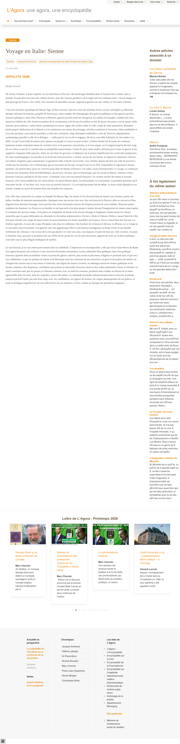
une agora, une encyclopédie (59, 10)
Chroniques (44, 20)
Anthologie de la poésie (115, 697)
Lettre (142, 20)
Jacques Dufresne (71, 646)
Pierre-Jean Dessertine (73, 670)
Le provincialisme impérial (66, 554)
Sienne (12, 40)
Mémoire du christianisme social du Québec (115, 724)
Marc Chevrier (69, 665)
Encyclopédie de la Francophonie (115, 664)
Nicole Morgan (69, 675)
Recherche (171, 2)
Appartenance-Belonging (114, 704)
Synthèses (76, 20)
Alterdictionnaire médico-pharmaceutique (115, 679)
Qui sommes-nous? (24, 20)
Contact (117, 2)
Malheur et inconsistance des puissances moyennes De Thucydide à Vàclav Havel (26, 561)
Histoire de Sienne (26, 61)
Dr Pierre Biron (69, 656)
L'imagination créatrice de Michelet (163, 459)
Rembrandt (156, 279)
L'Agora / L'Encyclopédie (114, 650)
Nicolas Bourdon (70, 660)
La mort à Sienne (160, 107)
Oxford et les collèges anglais (161, 324)
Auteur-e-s (60, 20)
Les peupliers (157, 368)
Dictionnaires (112, 20)
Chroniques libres (71, 680)
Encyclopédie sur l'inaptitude (115, 670)
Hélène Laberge (70, 651)
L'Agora (15, 10)
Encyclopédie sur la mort (115, 657)
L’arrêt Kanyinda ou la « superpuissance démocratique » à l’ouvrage (110, 557)
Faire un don (155, 2)
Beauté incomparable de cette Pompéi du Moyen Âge (66, 61)
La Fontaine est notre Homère (161, 413)
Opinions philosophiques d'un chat (163, 194)
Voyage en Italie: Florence (163, 235)
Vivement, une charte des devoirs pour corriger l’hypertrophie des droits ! (152, 536)
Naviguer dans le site (135, 2)
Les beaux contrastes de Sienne (163, 71)
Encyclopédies (93, 20)
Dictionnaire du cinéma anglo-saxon (114, 689)
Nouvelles (129, 20)
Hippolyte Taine (18, 76)
